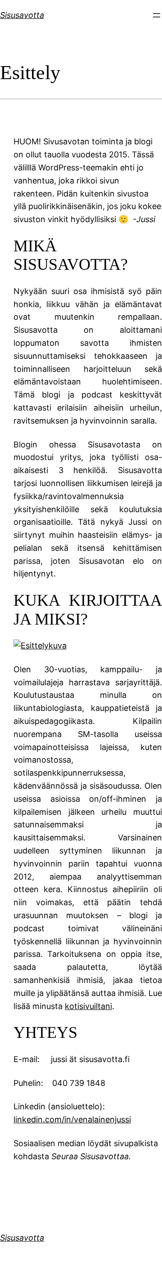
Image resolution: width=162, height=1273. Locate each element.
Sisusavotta (22, 15)
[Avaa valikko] (156, 15)
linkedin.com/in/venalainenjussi (72, 1119)
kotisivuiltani (88, 1006)
